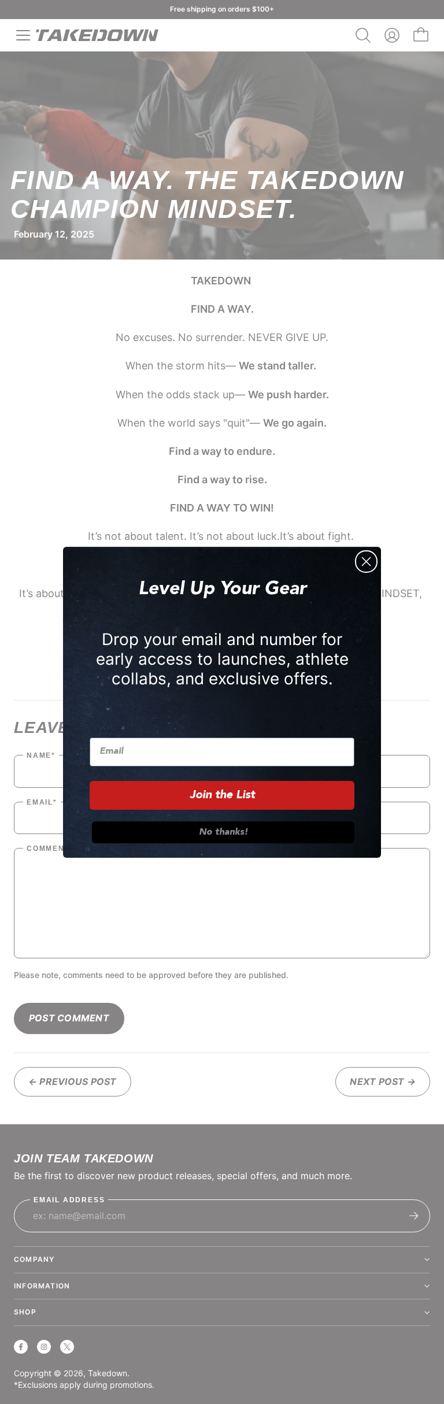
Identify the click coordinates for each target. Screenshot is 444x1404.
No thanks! (223, 832)
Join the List (222, 795)
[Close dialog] (366, 561)
